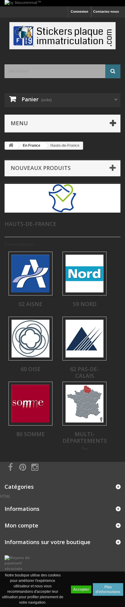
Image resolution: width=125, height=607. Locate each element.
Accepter (81, 589)
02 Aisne (30, 304)
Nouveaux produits (41, 167)
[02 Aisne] (30, 273)
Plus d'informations (108, 589)
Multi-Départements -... (84, 440)
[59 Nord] (84, 273)
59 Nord (84, 304)
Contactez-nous (106, 11)
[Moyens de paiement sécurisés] (21, 563)
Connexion (79, 11)
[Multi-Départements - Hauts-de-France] (84, 404)
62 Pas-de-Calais (84, 372)
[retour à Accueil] (11, 145)
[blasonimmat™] (62, 35)
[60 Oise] (30, 339)
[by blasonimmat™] (62, 3)
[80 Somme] (30, 404)
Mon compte (21, 525)
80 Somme (30, 434)
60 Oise (31, 369)
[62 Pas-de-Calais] (84, 339)
